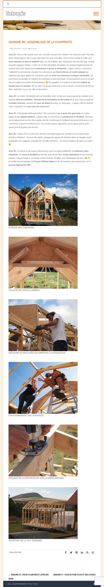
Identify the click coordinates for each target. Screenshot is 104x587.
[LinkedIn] (82, 552)
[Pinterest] (76, 552)
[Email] (92, 552)
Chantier (34, 49)
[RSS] (8, 3)
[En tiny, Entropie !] (15, 19)
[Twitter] (71, 552)
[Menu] (96, 14)
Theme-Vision (32, 584)
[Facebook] (65, 552)
